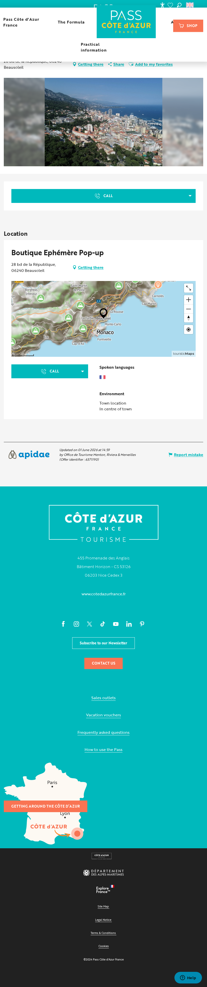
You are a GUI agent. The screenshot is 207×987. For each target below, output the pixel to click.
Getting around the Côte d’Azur (45, 806)
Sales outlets (103, 698)
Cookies (103, 946)
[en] (190, 5)
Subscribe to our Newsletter (103, 643)
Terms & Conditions (103, 933)
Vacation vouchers (103, 715)
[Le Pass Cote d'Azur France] (126, 22)
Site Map (103, 906)
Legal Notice (103, 920)
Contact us (103, 663)
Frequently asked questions (103, 732)
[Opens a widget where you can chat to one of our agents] (188, 978)
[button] (179, 5)
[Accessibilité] (162, 5)
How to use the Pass (103, 750)
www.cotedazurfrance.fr (104, 594)
